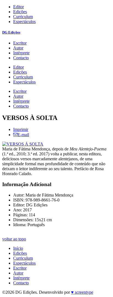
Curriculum (23, 16)
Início (18, 248)
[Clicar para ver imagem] (22, 144)
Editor (18, 6)
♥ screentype (82, 292)
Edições (20, 11)
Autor (18, 48)
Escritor (20, 43)
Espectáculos (24, 21)
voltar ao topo (14, 239)
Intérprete (21, 53)
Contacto (21, 57)
